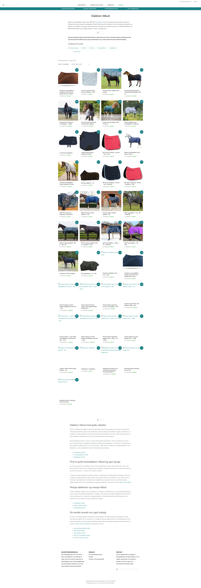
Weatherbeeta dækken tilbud (82, 528)
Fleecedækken (102, 48)
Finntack (91, 48)
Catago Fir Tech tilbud (124, 482)
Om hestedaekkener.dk (95, 554)
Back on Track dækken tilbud (82, 535)
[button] (86, 5)
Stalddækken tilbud (79, 457)
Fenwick (83, 48)
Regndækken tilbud (79, 503)
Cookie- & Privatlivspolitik (96, 559)
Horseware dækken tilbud (81, 538)
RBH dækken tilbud (79, 530)
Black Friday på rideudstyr (83, 524)
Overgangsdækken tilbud (81, 455)
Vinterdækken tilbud (79, 452)
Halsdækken (112, 48)
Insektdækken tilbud (79, 508)
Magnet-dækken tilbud (80, 505)
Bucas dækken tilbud (79, 533)
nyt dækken (99, 22)
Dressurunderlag (73, 48)
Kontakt (91, 557)
